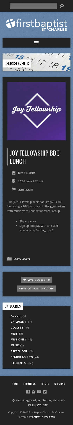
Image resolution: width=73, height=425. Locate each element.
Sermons (59, 384)
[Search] (62, 6)
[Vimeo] (45, 391)
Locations (29, 384)
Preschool (19, 351)
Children (17, 321)
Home (15, 384)
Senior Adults (22, 259)
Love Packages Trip (38, 279)
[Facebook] (28, 391)
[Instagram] (33, 391)
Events (45, 384)
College (17, 327)
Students (18, 363)
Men (14, 333)
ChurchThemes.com (43, 417)
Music (15, 345)
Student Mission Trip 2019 (34, 288)
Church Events (17, 63)
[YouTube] (39, 391)
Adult (15, 316)
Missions (18, 339)
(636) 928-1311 (40, 405)
